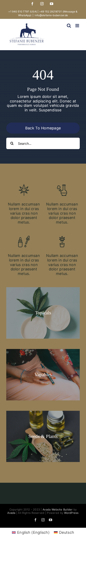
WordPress (71, 512)
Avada (11, 512)
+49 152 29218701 (50, 11)
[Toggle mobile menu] (77, 25)
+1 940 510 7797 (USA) (22, 11)
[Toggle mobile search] (69, 25)
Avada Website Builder (58, 509)
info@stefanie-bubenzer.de (51, 15)
